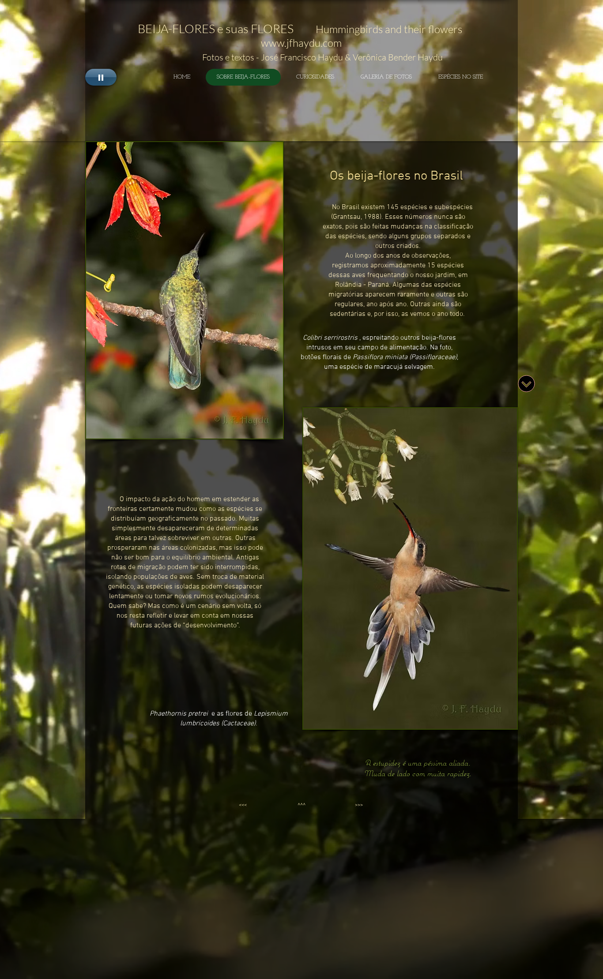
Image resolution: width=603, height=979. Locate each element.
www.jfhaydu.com (301, 42)
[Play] (101, 77)
